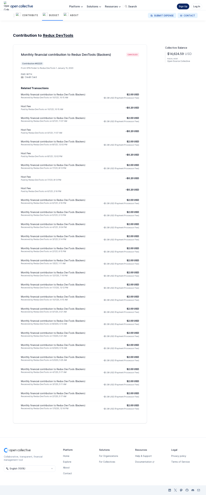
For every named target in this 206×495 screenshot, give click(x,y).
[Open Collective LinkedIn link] (169, 490)
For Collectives (107, 461)
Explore (67, 461)
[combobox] (29, 468)
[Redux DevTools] (10, 15)
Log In (196, 6)
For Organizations (108, 456)
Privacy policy (178, 456)
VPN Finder (31, 68)
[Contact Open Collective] (198, 490)
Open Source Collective (178, 61)
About (66, 467)
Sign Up (183, 6)
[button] (28, 15)
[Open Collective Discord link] (193, 490)
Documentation (143, 461)
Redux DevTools (58, 35)
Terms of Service (180, 461)
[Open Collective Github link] (187, 490)
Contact (67, 473)
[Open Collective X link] (175, 490)
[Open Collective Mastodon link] (181, 490)
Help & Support (143, 456)
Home (66, 456)
